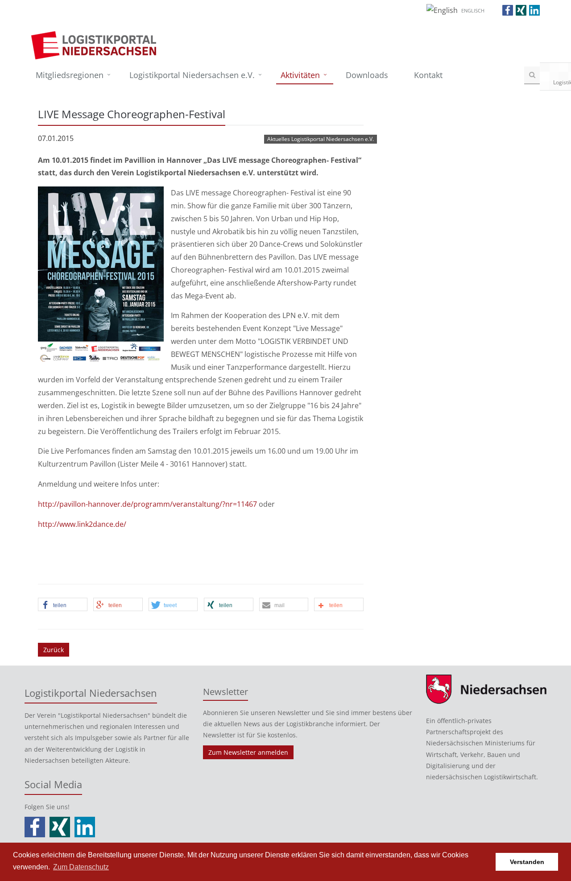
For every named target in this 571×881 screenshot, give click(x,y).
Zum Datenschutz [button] (81, 867)
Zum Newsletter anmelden (248, 752)
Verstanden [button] (527, 861)
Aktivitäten (300, 75)
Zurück (53, 649)
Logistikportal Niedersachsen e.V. (192, 75)
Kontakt (428, 75)
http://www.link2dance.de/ (82, 524)
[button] (62, 605)
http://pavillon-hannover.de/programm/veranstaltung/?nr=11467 (147, 504)
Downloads (367, 75)
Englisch (472, 10)
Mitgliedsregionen (69, 75)
